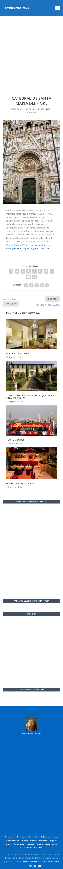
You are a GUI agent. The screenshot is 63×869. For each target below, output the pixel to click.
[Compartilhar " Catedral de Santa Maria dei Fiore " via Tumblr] (29, 271)
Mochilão (38, 848)
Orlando (24, 840)
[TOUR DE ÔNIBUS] (31, 420)
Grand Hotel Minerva (17, 353)
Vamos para (10, 837)
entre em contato (51, 861)
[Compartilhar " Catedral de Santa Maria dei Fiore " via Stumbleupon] (52, 271)
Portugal (8, 844)
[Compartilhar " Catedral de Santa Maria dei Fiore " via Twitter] (17, 271)
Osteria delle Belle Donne (20, 483)
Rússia (47, 844)
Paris (37, 837)
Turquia (52, 840)
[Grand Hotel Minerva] (31, 334)
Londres (15, 840)
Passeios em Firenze (42, 108)
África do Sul (19, 844)
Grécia (40, 844)
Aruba (30, 848)
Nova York (21, 837)
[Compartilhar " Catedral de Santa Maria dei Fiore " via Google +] (23, 271)
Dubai (54, 844)
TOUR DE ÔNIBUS (15, 439)
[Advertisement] (31, 53)
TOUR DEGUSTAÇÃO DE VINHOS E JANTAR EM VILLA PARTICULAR (30, 396)
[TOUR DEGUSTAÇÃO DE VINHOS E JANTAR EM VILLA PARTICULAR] (31, 376)
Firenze (27, 108)
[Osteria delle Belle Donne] (31, 463)
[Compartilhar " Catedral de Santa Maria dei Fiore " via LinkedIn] (40, 271)
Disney (23, 848)
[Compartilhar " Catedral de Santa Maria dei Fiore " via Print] (34, 277)
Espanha (33, 840)
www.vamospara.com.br (33, 861)
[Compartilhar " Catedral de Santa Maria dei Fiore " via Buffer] (46, 271)
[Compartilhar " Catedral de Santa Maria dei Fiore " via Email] (29, 277)
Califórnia (45, 837)
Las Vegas (31, 844)
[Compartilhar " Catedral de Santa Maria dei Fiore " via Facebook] (11, 271)
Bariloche (43, 840)
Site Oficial (44, 248)
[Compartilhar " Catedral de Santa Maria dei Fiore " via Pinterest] (34, 271)
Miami (30, 837)
